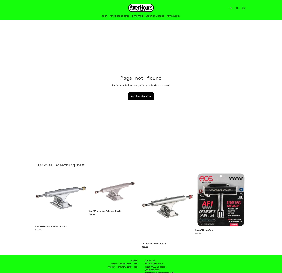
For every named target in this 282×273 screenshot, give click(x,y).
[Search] (231, 8)
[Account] (237, 8)
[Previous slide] (146, 206)
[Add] (242, 222)
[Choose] (82, 219)
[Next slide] (189, 206)
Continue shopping (141, 96)
